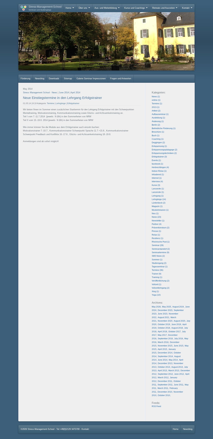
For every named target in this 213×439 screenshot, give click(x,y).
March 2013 (173, 370)
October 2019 (164, 324)
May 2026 (156, 307)
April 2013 (162, 370)
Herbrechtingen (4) (160, 167)
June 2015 (178, 346)
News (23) (156, 217)
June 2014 (64, 92)
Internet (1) (157, 178)
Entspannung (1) (159, 146)
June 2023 (162, 314)
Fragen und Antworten (120, 78)
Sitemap (68, 78)
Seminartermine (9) (160, 252)
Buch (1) (155, 135)
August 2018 (177, 328)
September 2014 (165, 356)
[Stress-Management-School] (22, 7)
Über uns (83, 8)
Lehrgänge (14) (159, 199)
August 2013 (177, 367)
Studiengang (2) (159, 263)
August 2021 (163, 317)
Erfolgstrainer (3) (159, 157)
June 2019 (176, 324)
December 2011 (165, 381)
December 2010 (165, 392)
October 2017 (174, 331)
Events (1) (156, 160)
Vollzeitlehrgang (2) (160, 288)
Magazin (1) (157, 206)
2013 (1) (155, 107)
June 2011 (178, 385)
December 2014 (165, 353)
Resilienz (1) (157, 238)
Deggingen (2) (158, 142)
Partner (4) (156, 224)
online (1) (156, 100)
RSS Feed (156, 406)
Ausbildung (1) (158, 118)
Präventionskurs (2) (160, 227)
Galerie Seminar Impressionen (91, 78)
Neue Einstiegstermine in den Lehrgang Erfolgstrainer (62, 98)
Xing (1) (155, 291)
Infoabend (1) (158, 174)
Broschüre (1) (158, 132)
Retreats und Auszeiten (163, 8)
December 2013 (165, 363)
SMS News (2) (158, 256)
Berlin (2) (156, 125)
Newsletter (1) (158, 221)
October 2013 (164, 367)
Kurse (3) (156, 185)
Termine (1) (157, 103)
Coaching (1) (158, 139)
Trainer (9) (156, 274)
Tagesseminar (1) (160, 266)
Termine (50, 103)
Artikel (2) (156, 111)
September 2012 (165, 374)
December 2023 (165, 310)
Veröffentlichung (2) (160, 281)
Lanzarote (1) (158, 189)
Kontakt (186, 8)
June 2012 (179, 374)
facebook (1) (157, 164)
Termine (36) (157, 270)
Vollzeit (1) (156, 284)
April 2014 (75, 92)
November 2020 (165, 321)
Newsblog (39, 78)
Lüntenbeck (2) (158, 203)
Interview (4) (157, 181)
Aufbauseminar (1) (160, 114)
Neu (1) (155, 213)
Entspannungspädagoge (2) (164, 150)
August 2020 (179, 321)
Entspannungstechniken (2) (164, 153)
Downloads (54, 78)
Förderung (25, 78)
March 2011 (163, 388)
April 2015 (162, 349)
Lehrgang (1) (158, 196)
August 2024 (178, 307)
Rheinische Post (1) (161, 242)
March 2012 (163, 377)
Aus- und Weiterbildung (106, 8)
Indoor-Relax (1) (159, 171)
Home (68, 8)
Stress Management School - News (40, 92)
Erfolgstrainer (73, 103)
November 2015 (165, 346)
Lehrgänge (61, 103)
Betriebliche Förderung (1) (164, 128)
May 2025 (166, 307)
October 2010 (164, 395)
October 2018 (164, 328)
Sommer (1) (157, 259)
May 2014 (173, 360)
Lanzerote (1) (158, 192)
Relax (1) (156, 235)
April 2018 (162, 331)
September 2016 (165, 338)
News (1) (156, 96)
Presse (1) (156, 231)
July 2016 (178, 338)
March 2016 (163, 342)
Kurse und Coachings (134, 8)
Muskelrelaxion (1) (160, 210)
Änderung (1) (158, 121)
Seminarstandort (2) (161, 249)
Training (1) (157, 277)
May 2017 (162, 335)
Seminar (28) (158, 245)
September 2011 (165, 385)
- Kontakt (84, 429)
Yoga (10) (156, 295)
